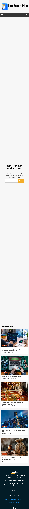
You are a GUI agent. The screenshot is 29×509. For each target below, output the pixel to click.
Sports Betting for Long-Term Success (11, 376)
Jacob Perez (5, 378)
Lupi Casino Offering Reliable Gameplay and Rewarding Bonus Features (12, 403)
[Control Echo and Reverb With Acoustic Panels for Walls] (14, 419)
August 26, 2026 (10, 352)
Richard (4, 352)
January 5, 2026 (12, 378)
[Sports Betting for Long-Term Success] (14, 365)
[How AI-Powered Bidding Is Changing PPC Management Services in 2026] (14, 338)
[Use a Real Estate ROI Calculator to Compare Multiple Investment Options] (14, 447)
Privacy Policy (17, 502)
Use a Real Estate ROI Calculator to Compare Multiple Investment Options (13, 458)
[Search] (26, 15)
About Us (13, 499)
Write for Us (21, 499)
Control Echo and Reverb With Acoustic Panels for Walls (14, 430)
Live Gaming (5, 372)
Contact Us (6, 499)
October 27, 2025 (12, 405)
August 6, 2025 (12, 433)
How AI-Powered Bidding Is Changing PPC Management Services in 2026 (12, 349)
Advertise (9, 502)
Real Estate (5, 454)
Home (15, 505)
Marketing (4, 345)
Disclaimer (21, 505)
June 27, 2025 (12, 461)
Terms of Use (8, 505)
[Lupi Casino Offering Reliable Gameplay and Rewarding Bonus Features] (14, 391)
